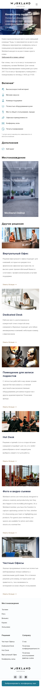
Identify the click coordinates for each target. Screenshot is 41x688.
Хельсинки (6, 627)
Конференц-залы (8, 659)
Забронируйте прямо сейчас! (13, 57)
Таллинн (5, 609)
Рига (3, 614)
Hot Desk (5, 650)
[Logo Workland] (20, 4)
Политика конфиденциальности (30, 647)
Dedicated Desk (8, 646)
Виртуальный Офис (9, 655)
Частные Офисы (8, 641)
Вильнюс (5, 618)
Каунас (4, 623)
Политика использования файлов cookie (28, 655)
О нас (24, 641)
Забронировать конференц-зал (20, 683)
